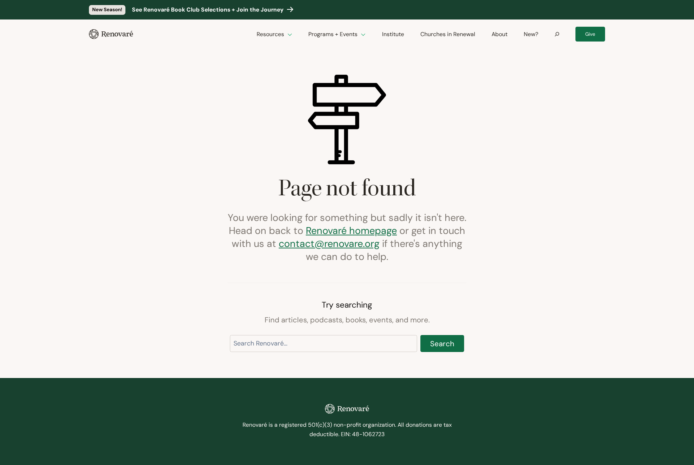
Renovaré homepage (351, 230)
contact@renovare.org (329, 243)
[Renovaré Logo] (111, 34)
